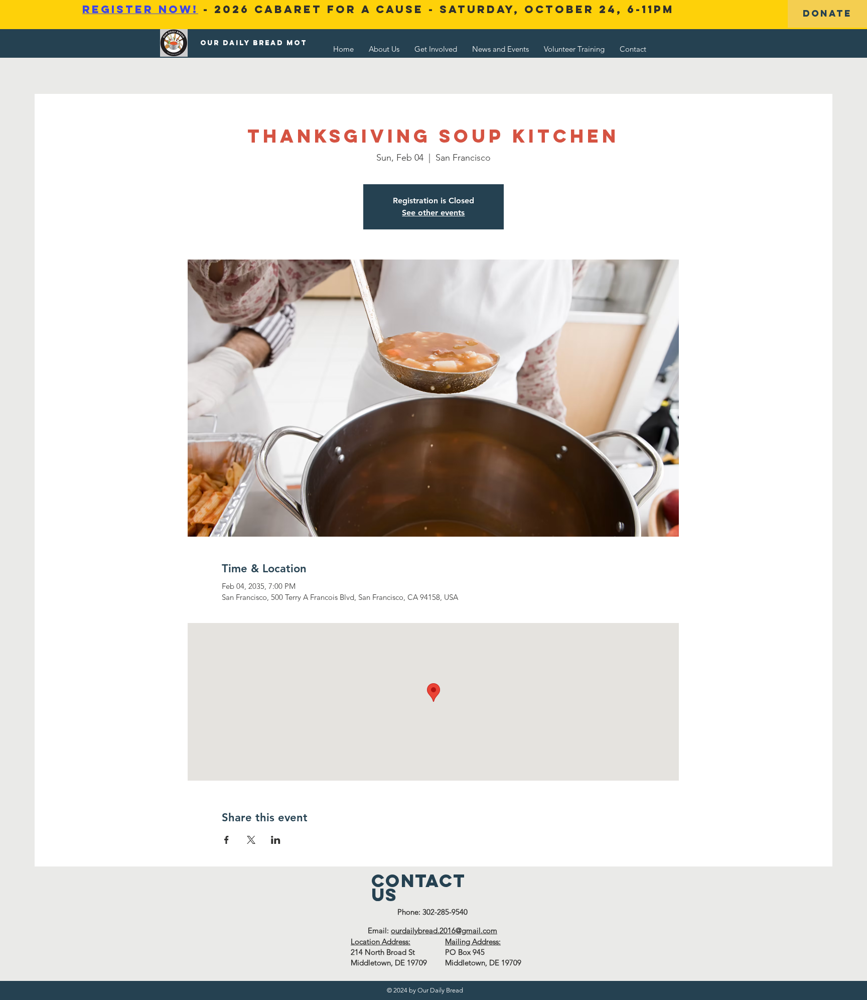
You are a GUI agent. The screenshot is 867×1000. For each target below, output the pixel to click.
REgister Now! (140, 9)
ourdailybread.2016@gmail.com (444, 930)
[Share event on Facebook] (226, 840)
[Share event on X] (251, 840)
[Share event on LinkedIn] (275, 840)
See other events (433, 212)
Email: (379, 930)
